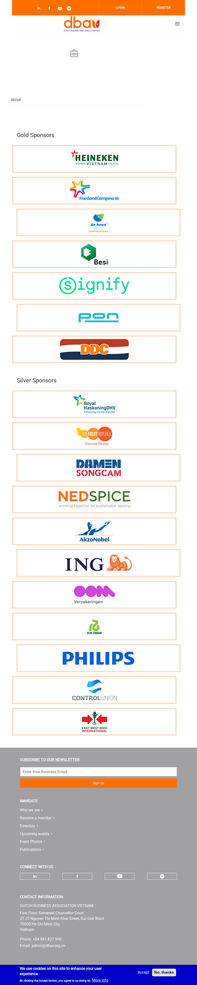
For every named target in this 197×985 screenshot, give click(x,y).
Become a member (36, 818)
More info (100, 980)
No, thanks (164, 972)
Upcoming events (34, 834)
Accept (143, 972)
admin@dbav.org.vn (48, 945)
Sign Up (98, 783)
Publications (30, 849)
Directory (27, 826)
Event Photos (31, 841)
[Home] (82, 23)
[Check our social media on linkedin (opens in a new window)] (40, 9)
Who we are (30, 810)
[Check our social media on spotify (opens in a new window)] (70, 9)
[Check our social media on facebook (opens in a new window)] (50, 9)
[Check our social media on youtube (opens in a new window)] (60, 9)
